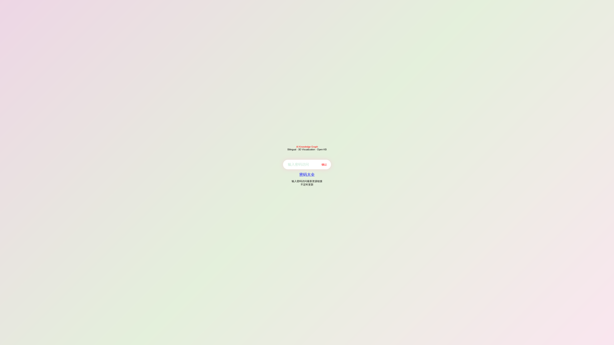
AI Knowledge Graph (307, 146)
